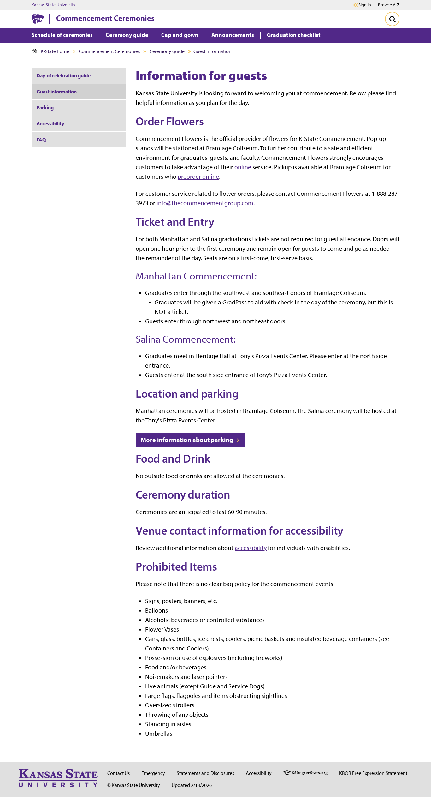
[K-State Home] (38, 19)
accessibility (251, 548)
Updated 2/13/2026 (192, 785)
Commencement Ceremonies (105, 18)
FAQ (41, 139)
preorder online (198, 176)
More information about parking (187, 440)
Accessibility (50, 123)
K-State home (55, 51)
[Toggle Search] (392, 19)
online (242, 167)
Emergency (153, 773)
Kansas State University (53, 5)
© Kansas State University (133, 785)
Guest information (57, 91)
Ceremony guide (167, 51)
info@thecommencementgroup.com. (205, 203)
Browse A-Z (388, 5)
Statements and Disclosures (205, 773)
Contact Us (118, 773)
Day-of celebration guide (64, 75)
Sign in (364, 5)
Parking (45, 107)
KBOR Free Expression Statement (373, 773)
